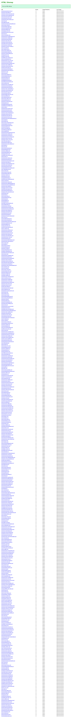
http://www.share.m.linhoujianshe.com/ (7, 700)
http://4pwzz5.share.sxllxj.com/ (6, 314)
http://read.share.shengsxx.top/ (6, 684)
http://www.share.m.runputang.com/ (7, 331)
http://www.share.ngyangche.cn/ (6, 135)
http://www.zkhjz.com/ (5, 54)
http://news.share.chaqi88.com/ (6, 64)
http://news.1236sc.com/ (5, 372)
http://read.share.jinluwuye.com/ (6, 708)
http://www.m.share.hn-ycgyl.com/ (7, 608)
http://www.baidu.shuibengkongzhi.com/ (8, 492)
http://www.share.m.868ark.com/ (6, 379)
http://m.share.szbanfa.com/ (6, 50)
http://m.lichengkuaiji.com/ (5, 354)
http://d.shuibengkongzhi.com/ (6, 218)
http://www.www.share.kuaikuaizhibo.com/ (8, 310)
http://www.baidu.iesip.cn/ (5, 246)
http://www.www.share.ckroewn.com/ (7, 703)
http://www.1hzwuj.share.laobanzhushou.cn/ (8, 118)
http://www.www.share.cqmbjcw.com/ (7, 282)
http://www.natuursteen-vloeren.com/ (7, 495)
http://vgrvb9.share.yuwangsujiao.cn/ (7, 362)
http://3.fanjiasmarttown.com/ (6, 513)
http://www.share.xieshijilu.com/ (6, 61)
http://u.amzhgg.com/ (5, 564)
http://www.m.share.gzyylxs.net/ (6, 187)
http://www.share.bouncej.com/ (6, 109)
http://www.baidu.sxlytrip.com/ (6, 444)
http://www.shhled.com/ (5, 447)
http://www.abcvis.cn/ (5, 102)
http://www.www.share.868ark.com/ (7, 653)
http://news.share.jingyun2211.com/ (7, 481)
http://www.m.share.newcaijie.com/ (7, 632)
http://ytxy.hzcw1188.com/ (5, 128)
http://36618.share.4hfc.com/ (6, 697)
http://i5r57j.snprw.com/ (5, 56)
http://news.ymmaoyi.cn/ (5, 174)
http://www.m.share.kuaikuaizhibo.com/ (8, 584)
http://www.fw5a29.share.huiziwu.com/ (7, 167)
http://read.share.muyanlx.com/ (6, 535)
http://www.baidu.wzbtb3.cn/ (6, 518)
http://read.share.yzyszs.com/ (6, 413)
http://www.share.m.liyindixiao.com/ (7, 255)
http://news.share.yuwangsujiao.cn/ (7, 88)
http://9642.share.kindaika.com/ (6, 498)
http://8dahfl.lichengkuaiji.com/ (6, 80)
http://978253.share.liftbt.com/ (6, 129)
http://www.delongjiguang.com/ (6, 249)
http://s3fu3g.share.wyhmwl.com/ (7, 43)
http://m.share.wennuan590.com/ (7, 297)
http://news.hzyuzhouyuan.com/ (6, 101)
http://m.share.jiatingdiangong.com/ (7, 443)
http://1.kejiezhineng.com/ (5, 711)
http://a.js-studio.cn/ (4, 320)
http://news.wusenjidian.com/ (6, 643)
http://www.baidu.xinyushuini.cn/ (6, 542)
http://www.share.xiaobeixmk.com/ (7, 563)
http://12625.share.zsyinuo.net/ (6, 672)
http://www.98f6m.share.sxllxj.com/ (7, 588)
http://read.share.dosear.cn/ (6, 635)
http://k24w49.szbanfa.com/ (6, 598)
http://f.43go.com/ (4, 368)
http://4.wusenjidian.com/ (5, 95)
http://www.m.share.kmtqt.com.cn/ (7, 66)
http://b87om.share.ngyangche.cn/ (7, 683)
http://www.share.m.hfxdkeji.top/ (6, 279)
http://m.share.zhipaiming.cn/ (6, 74)
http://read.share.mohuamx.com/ (7, 611)
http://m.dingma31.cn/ (5, 451)
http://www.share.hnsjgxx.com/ (6, 701)
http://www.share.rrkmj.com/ (6, 578)
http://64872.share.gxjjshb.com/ (6, 574)
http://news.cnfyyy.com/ (5, 619)
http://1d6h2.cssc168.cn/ (5, 522)
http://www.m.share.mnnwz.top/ (6, 42)
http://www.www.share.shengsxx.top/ (7, 136)
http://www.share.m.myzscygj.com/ (7, 306)
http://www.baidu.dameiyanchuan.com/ (7, 371)
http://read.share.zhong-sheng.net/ (7, 287)
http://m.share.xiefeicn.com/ (6, 690)
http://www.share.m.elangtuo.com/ (7, 477)
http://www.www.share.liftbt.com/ (6, 677)
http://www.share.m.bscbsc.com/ (7, 108)
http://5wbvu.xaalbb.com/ (5, 275)
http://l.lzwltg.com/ (4, 663)
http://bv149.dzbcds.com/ (5, 351)
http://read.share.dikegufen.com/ (6, 509)
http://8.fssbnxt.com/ (4, 193)
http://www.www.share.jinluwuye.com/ (7, 160)
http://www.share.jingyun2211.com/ (7, 207)
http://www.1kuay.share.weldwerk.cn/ (7, 143)
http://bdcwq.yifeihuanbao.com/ (6, 251)
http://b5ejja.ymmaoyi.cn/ (5, 448)
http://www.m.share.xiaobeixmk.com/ (7, 15)
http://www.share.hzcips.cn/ (6, 430)
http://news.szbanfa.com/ (5, 324)
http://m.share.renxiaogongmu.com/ (7, 122)
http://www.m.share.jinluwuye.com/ (7, 434)
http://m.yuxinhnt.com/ (5, 228)
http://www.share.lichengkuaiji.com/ (7, 628)
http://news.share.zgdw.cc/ (6, 655)
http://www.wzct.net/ (4, 694)
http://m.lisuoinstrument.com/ (6, 673)
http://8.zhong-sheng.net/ (5, 561)
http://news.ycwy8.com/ (5, 543)
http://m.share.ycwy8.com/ (5, 269)
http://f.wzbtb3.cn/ (4, 244)
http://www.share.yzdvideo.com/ (6, 37)
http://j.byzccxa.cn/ (4, 639)
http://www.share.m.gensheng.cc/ (7, 626)
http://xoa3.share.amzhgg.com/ (6, 16)
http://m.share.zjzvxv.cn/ (5, 491)
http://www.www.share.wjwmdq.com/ (7, 629)
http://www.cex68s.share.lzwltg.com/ (7, 389)
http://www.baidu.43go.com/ (6, 642)
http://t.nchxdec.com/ (5, 293)
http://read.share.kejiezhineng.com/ (7, 437)
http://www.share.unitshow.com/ (6, 357)
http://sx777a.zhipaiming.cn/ (6, 622)
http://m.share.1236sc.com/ (6, 98)
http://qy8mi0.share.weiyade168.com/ (7, 386)
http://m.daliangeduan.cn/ (5, 204)
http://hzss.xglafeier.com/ (5, 424)
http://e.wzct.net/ (4, 146)
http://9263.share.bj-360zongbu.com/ (7, 179)
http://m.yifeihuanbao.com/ (5, 525)
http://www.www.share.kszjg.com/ (7, 232)
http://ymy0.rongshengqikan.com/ (7, 327)
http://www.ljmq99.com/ (5, 669)
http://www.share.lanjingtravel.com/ (7, 652)
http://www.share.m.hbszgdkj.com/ (7, 501)
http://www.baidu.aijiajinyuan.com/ (7, 296)
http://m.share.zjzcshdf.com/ (6, 321)
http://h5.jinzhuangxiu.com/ (5, 238)
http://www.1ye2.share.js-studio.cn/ (7, 46)
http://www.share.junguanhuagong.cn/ (7, 333)
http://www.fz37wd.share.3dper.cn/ (7, 710)
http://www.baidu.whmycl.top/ (6, 197)
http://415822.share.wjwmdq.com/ (7, 81)
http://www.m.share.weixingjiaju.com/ (7, 458)
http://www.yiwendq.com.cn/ (6, 597)
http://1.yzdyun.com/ (4, 242)
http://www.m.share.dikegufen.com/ (7, 235)
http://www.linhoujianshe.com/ (6, 152)
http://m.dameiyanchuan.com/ (6, 97)
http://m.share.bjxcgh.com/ (5, 714)
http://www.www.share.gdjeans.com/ (7, 208)
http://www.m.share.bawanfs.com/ (7, 90)
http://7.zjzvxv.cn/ (4, 217)
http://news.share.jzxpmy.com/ (6, 283)
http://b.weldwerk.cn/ (4, 417)
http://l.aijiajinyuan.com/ (5, 22)
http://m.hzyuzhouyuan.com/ (6, 649)
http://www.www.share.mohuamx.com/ (7, 63)
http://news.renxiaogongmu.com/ (7, 396)
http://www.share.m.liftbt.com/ (6, 403)
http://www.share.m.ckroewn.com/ (7, 429)
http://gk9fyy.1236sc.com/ (5, 646)
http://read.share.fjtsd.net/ (5, 587)
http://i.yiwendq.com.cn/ (5, 49)
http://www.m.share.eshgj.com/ (6, 114)
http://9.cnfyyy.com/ (4, 71)
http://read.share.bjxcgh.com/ (6, 166)
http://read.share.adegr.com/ (6, 485)
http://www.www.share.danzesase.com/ (8, 132)
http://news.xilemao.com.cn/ (6, 272)
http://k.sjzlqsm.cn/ (4, 344)
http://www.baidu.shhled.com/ (6, 173)
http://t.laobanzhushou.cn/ (5, 392)
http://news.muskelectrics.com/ (6, 222)
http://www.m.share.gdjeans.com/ (7, 482)
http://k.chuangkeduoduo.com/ (6, 539)
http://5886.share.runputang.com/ (7, 57)
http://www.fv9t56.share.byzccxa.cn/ (7, 365)
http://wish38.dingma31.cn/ (5, 177)
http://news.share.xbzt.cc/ (5, 581)
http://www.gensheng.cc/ (5, 78)
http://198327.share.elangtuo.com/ (7, 203)
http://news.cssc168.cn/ (5, 248)
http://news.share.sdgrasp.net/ (6, 234)
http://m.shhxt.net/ (4, 73)
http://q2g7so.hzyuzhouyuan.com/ (7, 375)
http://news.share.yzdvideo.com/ (7, 311)
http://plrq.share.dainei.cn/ (5, 286)
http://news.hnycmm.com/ (5, 446)
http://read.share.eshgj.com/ (6, 388)
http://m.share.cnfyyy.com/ (5, 345)
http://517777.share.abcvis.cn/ (6, 376)
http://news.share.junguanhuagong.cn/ (7, 607)
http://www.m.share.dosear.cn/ (6, 361)
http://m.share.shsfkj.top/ (5, 393)
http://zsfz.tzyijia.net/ (4, 573)
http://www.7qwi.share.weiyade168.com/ (8, 660)
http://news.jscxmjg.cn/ (5, 519)
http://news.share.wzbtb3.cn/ (6, 186)
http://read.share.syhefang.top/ (6, 44)
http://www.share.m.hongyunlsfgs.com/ (8, 526)
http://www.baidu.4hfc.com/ (6, 149)
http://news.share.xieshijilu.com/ (6, 335)
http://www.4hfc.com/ (5, 423)
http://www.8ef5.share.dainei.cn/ (6, 560)
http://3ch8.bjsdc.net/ (5, 201)
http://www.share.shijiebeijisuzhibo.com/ (8, 183)
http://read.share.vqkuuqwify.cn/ (6, 263)
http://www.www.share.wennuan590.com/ (8, 23)
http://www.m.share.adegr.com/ (6, 211)
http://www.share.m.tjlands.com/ (6, 133)
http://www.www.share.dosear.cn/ (7, 87)
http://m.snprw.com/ (4, 330)
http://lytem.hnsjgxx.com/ (5, 153)
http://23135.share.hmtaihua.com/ (7, 303)
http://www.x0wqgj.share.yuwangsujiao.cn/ (8, 636)
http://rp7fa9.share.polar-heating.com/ (7, 262)
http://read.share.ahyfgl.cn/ (6, 659)
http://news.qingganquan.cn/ (6, 422)
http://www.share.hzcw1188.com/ (7, 676)
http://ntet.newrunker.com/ (5, 225)
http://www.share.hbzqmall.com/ (6, 85)
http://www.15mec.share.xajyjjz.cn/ (7, 241)
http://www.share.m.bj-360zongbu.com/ (8, 453)
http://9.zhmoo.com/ (4, 292)
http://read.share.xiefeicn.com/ (6, 142)
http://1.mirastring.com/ (5, 266)
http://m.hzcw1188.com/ (5, 402)
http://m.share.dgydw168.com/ (6, 220)
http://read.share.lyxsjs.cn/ (5, 559)
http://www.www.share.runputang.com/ (7, 605)
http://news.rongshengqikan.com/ (7, 53)
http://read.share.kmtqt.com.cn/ (6, 340)
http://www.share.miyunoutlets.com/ (7, 583)
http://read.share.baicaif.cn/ (6, 214)
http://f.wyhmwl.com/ (4, 591)
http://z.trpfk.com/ (4, 615)
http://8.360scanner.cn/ (5, 464)
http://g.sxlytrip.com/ (4, 170)
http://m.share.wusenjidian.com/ (6, 369)
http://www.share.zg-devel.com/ (6, 280)
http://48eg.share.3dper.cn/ (6, 436)
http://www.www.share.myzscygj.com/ (7, 580)
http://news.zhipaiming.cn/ (5, 348)
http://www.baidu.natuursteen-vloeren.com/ (8, 221)
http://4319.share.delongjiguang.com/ (7, 523)
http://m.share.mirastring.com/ (6, 540)
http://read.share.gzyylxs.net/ (6, 461)
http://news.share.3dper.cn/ (6, 162)
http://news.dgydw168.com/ (6, 494)
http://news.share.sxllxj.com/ (6, 40)
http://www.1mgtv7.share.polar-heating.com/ (8, 536)
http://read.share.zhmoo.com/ (6, 18)
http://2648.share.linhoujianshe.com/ (7, 426)
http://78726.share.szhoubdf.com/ (7, 547)
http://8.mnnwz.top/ (4, 590)
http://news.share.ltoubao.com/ (6, 530)
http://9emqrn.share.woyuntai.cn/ (7, 533)
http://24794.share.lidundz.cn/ (6, 474)
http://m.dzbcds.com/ (5, 625)
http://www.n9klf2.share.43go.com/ (7, 94)
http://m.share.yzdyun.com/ (6, 516)
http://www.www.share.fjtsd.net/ (6, 39)
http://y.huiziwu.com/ (4, 441)
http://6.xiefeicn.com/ (4, 416)
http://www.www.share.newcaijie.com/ (7, 358)
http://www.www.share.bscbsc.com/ (7, 382)
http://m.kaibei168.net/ (5, 131)
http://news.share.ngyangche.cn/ (7, 409)
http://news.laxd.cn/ (4, 198)
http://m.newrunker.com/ (5, 499)
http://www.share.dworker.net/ (6, 159)
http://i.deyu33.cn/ (4, 194)
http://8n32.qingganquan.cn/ (6, 696)
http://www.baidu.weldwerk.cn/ (6, 691)
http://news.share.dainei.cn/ (6, 12)
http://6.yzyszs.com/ (4, 687)
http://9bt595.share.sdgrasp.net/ (6, 508)
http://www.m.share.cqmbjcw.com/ (7, 556)
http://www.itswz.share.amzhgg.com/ (7, 290)
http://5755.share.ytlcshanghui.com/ (7, 276)
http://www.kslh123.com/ (5, 126)
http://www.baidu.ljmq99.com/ (6, 395)
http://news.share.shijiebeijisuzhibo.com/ (8, 457)
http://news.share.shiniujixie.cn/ (6, 210)
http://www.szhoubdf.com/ (5, 273)
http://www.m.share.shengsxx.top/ (7, 410)
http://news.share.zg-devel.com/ (6, 554)
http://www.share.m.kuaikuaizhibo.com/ (8, 36)
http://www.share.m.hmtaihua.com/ (7, 577)
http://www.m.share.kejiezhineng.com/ (7, 163)
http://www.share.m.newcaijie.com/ (7, 84)
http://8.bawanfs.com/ (5, 638)
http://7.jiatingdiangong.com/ (6, 169)
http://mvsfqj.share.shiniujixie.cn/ (6, 484)
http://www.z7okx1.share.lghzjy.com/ (7, 191)
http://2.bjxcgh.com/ (4, 440)
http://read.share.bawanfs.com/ (6, 364)
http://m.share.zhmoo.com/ (6, 566)
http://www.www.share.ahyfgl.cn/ (6, 111)
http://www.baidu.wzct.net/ (5, 420)
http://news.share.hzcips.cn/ (6, 704)
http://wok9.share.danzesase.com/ (7, 406)
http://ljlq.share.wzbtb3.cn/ (5, 460)
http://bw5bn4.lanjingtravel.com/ (6, 104)
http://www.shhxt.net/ (5, 621)
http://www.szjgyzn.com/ (5, 176)
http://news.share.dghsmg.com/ (6, 505)
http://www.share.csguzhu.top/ (6, 454)
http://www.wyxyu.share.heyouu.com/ (7, 686)
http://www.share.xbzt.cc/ (5, 307)
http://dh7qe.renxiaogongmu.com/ (7, 670)
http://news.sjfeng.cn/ (5, 470)
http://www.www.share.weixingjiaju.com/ (8, 184)
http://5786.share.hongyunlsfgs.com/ (7, 252)
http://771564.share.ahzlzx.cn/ (6, 648)
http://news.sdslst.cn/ (5, 693)
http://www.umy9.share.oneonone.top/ (7, 215)
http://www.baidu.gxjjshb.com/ (6, 26)
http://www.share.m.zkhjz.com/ (6, 602)
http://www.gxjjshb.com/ (5, 300)
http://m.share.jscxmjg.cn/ (5, 245)
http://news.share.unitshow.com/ (6, 631)
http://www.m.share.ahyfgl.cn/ (6, 385)
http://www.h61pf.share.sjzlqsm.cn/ (7, 70)
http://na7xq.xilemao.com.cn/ (6, 546)
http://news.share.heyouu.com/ (6, 138)
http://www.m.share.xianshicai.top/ (7, 532)
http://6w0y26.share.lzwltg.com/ (6, 115)
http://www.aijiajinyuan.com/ (6, 570)
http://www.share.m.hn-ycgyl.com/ (7, 60)
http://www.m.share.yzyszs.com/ (7, 139)
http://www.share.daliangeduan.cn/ (7, 478)
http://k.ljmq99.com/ (4, 121)
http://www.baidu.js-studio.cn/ (6, 594)
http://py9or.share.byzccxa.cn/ (6, 91)
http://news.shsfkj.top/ (5, 667)
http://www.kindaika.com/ (5, 224)
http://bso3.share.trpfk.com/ (6, 67)
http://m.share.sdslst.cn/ (5, 419)
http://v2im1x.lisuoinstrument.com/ (7, 399)
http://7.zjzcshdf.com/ (5, 47)
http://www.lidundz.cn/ (5, 200)
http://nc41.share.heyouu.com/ (6, 412)
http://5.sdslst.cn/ (4, 145)
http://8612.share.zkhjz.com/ (6, 328)
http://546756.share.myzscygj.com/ (7, 32)
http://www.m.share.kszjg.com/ (6, 506)
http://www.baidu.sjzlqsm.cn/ (6, 618)
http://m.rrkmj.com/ (4, 304)
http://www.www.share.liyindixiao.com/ (7, 529)
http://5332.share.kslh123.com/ (6, 400)
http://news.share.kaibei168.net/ (6, 679)
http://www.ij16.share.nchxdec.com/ (7, 19)
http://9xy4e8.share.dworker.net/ (6, 707)
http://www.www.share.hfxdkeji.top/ (7, 553)
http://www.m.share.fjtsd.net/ (6, 313)
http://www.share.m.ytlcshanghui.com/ (7, 550)
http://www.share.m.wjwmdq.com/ (7, 355)
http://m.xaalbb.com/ (4, 549)
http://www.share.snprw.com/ (6, 604)
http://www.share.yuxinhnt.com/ (6, 502)
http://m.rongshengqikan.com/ (6, 601)
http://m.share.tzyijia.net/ (5, 25)
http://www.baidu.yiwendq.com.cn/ (7, 323)
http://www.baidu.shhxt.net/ (6, 347)
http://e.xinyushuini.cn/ (5, 268)
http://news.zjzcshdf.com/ (5, 595)
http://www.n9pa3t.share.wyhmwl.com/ (7, 317)
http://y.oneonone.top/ (5, 489)
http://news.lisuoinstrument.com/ (6, 125)
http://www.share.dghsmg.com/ (6, 231)
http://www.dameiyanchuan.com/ (6, 645)
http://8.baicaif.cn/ (4, 488)
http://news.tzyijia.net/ (5, 299)
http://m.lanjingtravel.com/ (5, 378)
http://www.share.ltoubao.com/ (6, 256)
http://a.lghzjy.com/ (4, 465)
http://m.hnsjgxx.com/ (5, 427)
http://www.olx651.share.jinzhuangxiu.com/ (8, 512)
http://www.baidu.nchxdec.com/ (6, 567)
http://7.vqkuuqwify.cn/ (5, 537)
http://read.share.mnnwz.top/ (6, 316)
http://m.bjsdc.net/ (4, 475)
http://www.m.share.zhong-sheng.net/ (7, 13)
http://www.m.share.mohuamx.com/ (7, 337)
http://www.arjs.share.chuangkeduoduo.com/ (9, 265)
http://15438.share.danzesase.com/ (7, 680)
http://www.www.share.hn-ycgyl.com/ (7, 334)
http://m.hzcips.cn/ (4, 156)
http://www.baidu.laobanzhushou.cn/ (7, 666)
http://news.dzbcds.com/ (5, 77)
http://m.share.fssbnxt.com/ (6, 467)
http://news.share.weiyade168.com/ (7, 112)
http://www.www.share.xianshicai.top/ (7, 258)
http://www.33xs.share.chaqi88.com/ (7, 612)
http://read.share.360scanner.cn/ (7, 190)
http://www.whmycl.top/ (5, 471)
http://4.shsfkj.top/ (4, 119)
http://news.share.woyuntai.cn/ (6, 259)
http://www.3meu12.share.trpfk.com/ (7, 341)
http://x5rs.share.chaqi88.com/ (6, 338)
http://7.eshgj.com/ (4, 662)
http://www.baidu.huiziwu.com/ (6, 715)
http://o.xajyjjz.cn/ (4, 515)
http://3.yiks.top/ (4, 20)
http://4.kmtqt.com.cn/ (5, 614)
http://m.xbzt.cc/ (4, 33)
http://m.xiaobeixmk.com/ (5, 289)
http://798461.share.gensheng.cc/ (7, 352)
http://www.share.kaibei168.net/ (6, 405)
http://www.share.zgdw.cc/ (5, 381)
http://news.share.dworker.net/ (6, 433)
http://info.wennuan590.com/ (6, 571)
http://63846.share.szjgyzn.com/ (6, 450)
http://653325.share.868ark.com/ (7, 105)
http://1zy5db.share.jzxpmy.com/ (7, 557)
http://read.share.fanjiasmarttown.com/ (7, 239)
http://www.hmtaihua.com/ (5, 29)
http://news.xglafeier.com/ (5, 150)
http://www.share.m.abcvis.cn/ (6, 650)
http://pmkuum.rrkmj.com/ (5, 30)
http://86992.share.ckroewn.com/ (7, 155)
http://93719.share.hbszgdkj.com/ (7, 227)
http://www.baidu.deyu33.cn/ (6, 468)
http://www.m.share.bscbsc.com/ (7, 656)
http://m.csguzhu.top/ (5, 180)
